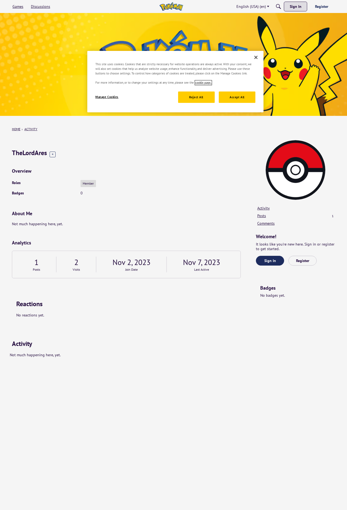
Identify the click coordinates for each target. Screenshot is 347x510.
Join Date (131, 269)
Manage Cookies (106, 97)
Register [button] (302, 260)
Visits (76, 269)
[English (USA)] (171, 6)
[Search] (278, 6)
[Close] (256, 57)
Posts (36, 269)
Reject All (196, 97)
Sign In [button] (270, 260)
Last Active (201, 269)
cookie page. (203, 83)
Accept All (237, 97)
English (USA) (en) (251, 6)
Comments (266, 223)
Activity (263, 208)
